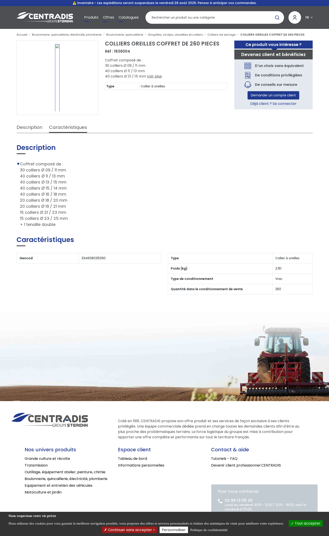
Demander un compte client (273, 95)
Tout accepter (307, 523)
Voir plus (154, 76)
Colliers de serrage (221, 34)
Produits (91, 17)
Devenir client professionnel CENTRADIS (246, 465)
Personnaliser (174, 529)
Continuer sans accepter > (131, 529)
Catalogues (129, 17)
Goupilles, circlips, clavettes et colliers (175, 34)
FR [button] (307, 17)
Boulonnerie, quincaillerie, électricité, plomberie (67, 34)
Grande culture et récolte (47, 458)
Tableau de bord (132, 458)
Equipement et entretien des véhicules (58, 485)
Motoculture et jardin (43, 492)
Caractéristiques (68, 127)
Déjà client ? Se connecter (273, 103)
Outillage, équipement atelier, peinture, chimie (65, 472)
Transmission (36, 465)
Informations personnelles (141, 465)
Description (29, 127)
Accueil (22, 34)
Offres (108, 17)
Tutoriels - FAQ (224, 458)
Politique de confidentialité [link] (209, 530)
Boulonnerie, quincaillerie (124, 34)
